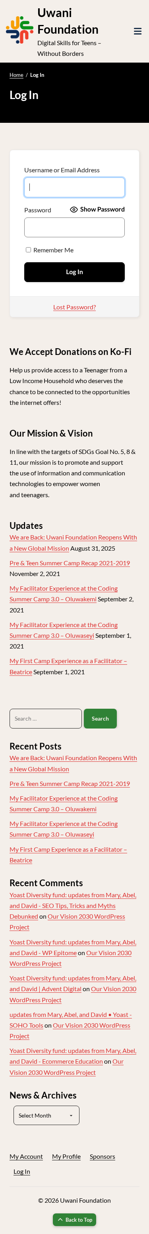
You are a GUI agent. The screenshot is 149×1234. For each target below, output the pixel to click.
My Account (26, 1156)
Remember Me (53, 250)
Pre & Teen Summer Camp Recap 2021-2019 (70, 562)
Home (16, 75)
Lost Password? (74, 307)
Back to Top (79, 1220)
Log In (22, 1171)
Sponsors (102, 1156)
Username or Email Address (62, 170)
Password (37, 210)
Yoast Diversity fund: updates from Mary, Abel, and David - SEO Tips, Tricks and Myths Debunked (73, 905)
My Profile (66, 1156)
